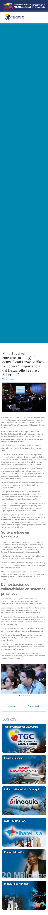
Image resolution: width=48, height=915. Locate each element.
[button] (3, 678)
